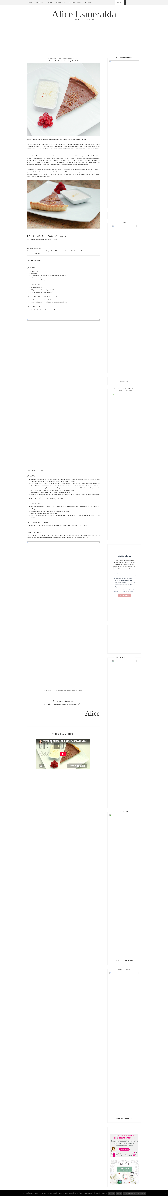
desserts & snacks (71, 59)
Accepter (111, 1193)
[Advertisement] (84, 39)
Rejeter (119, 1193)
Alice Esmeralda (84, 14)
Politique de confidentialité (134, 1193)
